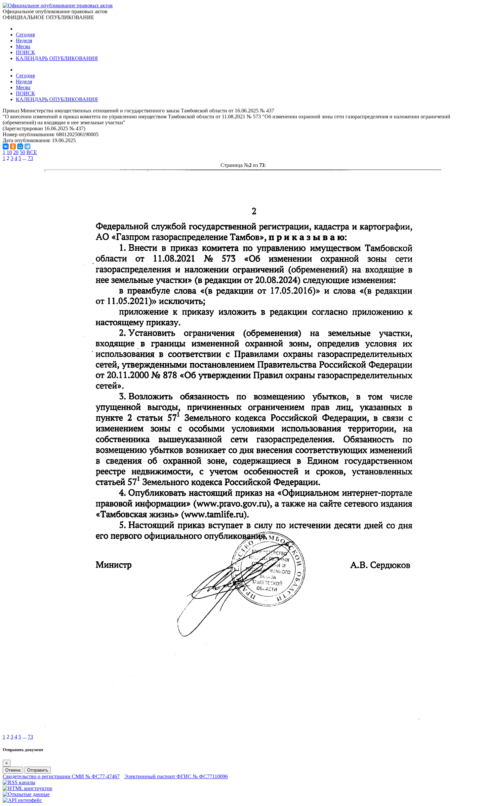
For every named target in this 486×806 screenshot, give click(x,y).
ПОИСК (25, 52)
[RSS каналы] (19, 782)
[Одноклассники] (13, 146)
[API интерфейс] (22, 800)
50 (22, 152)
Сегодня (25, 34)
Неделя (24, 40)
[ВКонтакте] (6, 146)
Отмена (12, 770)
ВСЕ (31, 152)
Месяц (23, 46)
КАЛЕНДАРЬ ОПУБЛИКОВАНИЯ (57, 58)
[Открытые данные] (26, 794)
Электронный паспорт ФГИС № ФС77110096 (176, 776)
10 (9, 152)
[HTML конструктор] (27, 788)
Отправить (37, 770)
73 (30, 158)
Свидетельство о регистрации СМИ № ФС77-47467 (61, 776)
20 (16, 152)
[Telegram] (27, 146)
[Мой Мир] (20, 146)
